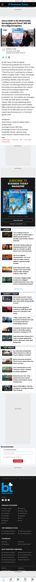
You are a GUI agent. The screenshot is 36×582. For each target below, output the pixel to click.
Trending (5, 516)
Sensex (5, 542)
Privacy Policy (21, 570)
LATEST (6, 229)
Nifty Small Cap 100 (25, 544)
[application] (18, 37)
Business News (4, 7)
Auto (21, 520)
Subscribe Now (18, 220)
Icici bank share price (9, 560)
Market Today (7, 508)
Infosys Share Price (8, 557)
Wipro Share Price (25, 560)
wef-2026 (11, 7)
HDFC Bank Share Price (9, 533)
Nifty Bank (6, 544)
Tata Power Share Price (9, 562)
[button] (32, 579)
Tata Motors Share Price (9, 531)
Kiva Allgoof (27, 139)
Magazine (22, 516)
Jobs (4, 523)
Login (24, 224)
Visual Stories (23, 513)
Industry (5, 520)
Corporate (6, 513)
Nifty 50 (22, 542)
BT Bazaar (27, 1)
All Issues (19, 216)
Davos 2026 (15, 139)
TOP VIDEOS (8, 348)
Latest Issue (11, 216)
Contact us (21, 568)
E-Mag (26, 216)
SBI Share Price (24, 557)
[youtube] (6, 500)
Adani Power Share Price (26, 531)
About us (4, 568)
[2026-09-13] (18, 201)
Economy (22, 508)
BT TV (21, 518)
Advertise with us (6, 570)
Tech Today (6, 511)
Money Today (23, 511)
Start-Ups (6, 518)
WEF (21, 139)
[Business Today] (18, 4)
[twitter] (9, 500)
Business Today (19, 1)
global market (6, 141)
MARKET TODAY (10, 294)
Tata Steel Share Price (26, 533)
